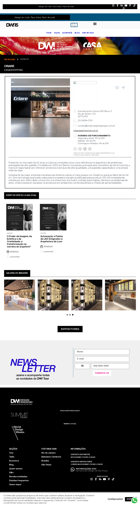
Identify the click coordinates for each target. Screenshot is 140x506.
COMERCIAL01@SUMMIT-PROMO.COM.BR (87, 464)
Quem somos (15, 469)
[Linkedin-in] (121, 5)
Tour (11, 453)
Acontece (14, 461)
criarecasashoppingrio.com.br (85, 131)
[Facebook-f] (117, 5)
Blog (11, 465)
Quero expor (15, 485)
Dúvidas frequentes (19, 481)
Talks (11, 457)
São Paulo (46, 465)
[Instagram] (113, 5)
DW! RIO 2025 (9, 59)
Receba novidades (18, 477)
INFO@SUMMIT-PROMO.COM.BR (83, 457)
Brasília (45, 461)
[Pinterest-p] (130, 5)
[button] (95, 23)
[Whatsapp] (124, 8)
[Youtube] (126, 5)
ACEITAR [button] (131, 499)
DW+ (11, 473)
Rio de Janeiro (48, 453)
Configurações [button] (115, 499)
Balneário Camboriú (51, 457)
